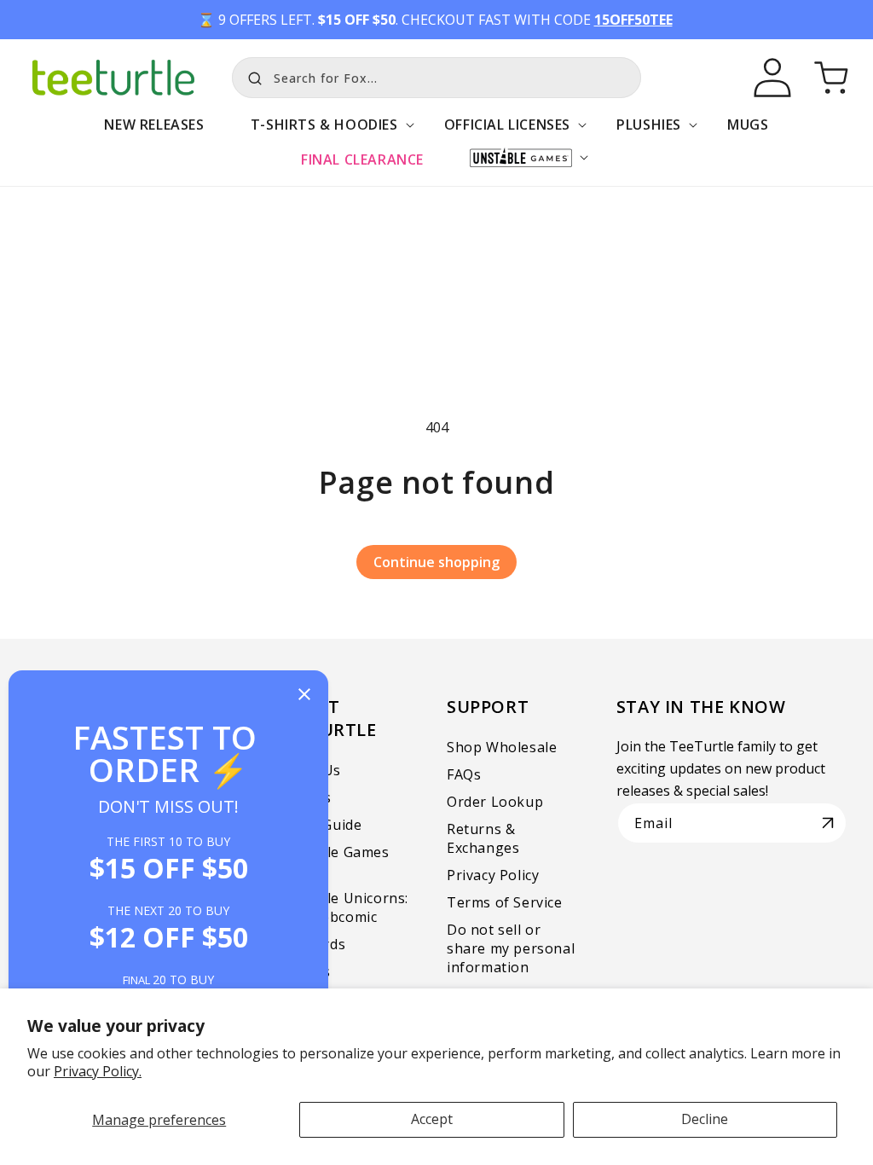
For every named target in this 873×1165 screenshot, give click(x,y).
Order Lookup (495, 801)
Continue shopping (436, 562)
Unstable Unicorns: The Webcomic (342, 907)
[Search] (250, 76)
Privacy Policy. (98, 1071)
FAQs (464, 774)
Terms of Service (505, 902)
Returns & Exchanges (483, 838)
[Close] (304, 695)
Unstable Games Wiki (333, 861)
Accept (432, 1119)
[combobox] (436, 77)
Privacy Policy (493, 875)
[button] (324, 133)
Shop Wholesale (502, 747)
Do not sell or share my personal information (511, 948)
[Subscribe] (828, 823)
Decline (704, 1119)
